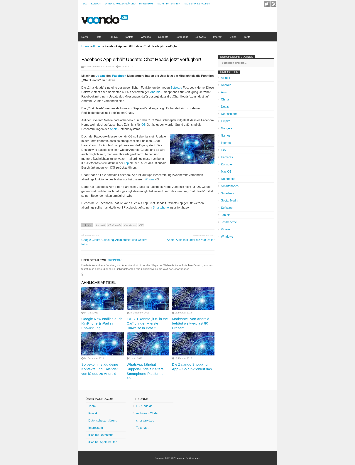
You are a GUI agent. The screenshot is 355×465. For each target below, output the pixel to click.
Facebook (119, 75)
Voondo (181, 458)
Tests (98, 36)
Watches (146, 36)
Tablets (129, 36)
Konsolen (227, 164)
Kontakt (96, 3)
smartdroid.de (145, 420)
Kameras (227, 157)
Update (100, 75)
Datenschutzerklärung (120, 3)
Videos (225, 229)
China (233, 36)
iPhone (149, 179)
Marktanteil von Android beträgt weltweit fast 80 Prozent (190, 323)
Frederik (115, 260)
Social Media (229, 200)
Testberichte (229, 222)
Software (200, 36)
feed (273, 4)
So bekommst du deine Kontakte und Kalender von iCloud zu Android (99, 368)
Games (225, 135)
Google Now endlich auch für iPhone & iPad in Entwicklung (101, 323)
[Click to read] (102, 298)
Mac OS (226, 171)
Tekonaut (142, 427)
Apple (114, 129)
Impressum (146, 3)
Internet (217, 36)
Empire (225, 121)
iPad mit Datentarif (168, 3)
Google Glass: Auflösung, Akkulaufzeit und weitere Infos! (114, 242)
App (126, 163)
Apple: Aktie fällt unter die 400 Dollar (190, 239)
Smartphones (230, 186)
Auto (224, 92)
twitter (267, 4)
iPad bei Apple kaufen (196, 3)
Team (84, 3)
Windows (227, 236)
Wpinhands (194, 458)
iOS (102, 66)
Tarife (247, 36)
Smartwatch (228, 193)
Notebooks (181, 36)
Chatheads (114, 225)
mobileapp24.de (147, 413)
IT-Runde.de (144, 406)
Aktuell (87, 66)
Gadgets (163, 36)
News (84, 36)
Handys (113, 36)
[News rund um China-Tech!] (104, 22)
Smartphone (161, 207)
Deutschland (229, 113)
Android (96, 66)
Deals (225, 106)
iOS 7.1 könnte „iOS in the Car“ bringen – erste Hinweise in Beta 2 (147, 323)
